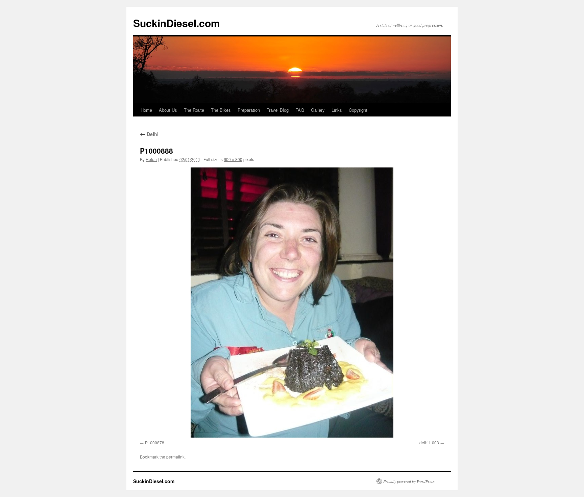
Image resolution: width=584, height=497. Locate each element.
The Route (194, 110)
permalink (175, 457)
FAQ (299, 110)
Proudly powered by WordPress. (409, 481)
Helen (151, 159)
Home (146, 110)
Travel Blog (278, 110)
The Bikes (221, 110)
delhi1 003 (429, 442)
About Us (168, 110)
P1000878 (154, 442)
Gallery (318, 110)
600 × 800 (233, 159)
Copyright (358, 110)
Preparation (249, 110)
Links (337, 110)
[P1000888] (292, 302)
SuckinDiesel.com (176, 23)
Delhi (149, 134)
